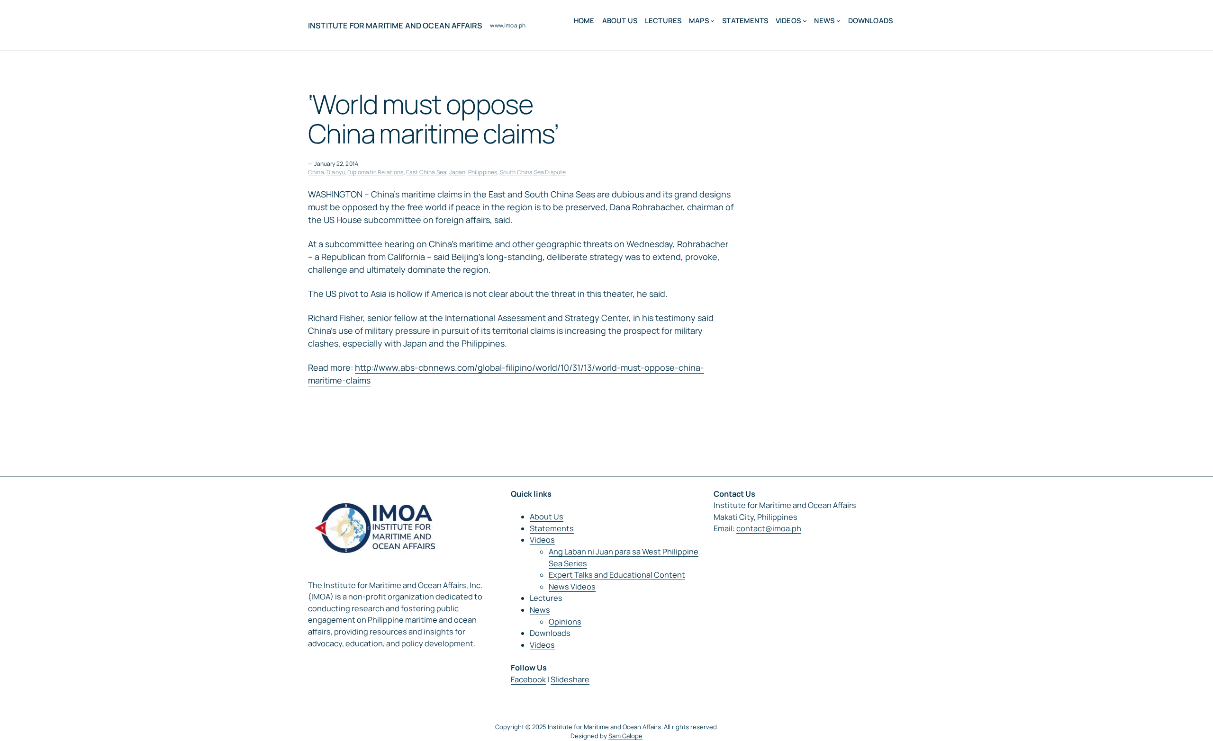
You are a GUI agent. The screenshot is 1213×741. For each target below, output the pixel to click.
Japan (457, 172)
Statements (552, 528)
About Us (546, 516)
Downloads (550, 633)
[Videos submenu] (805, 20)
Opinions (565, 621)
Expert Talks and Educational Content (617, 575)
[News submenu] (838, 20)
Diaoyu (335, 172)
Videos (542, 540)
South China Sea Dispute (533, 172)
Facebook (528, 679)
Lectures (546, 598)
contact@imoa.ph (768, 528)
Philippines (483, 172)
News (540, 610)
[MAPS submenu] (712, 20)
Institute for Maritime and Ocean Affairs (395, 25)
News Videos (572, 586)
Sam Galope (625, 736)
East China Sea (426, 172)
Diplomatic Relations (375, 172)
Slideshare (570, 679)
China (316, 172)
